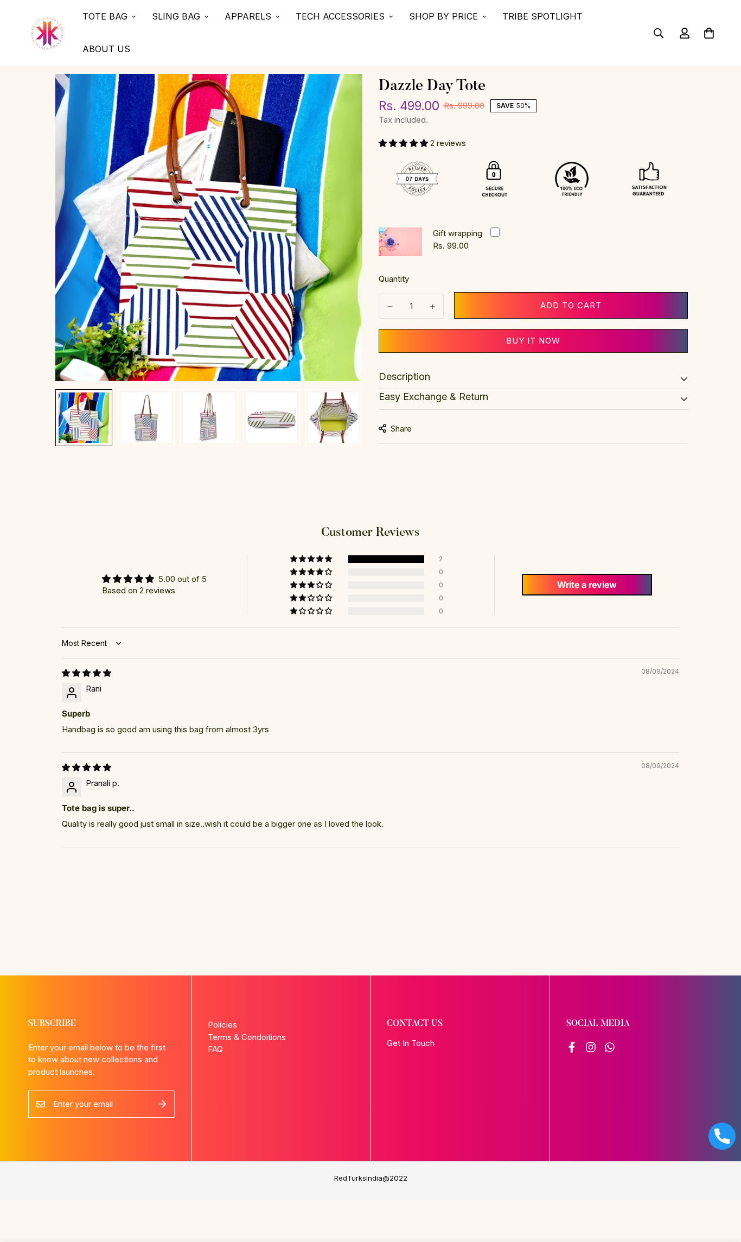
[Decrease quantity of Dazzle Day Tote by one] (390, 306)
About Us (106, 48)
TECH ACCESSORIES (340, 16)
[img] (86, 673)
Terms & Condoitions (247, 1037)
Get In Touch (411, 1043)
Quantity (394, 279)
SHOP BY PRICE (443, 16)
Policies (222, 1024)
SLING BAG (176, 16)
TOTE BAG (104, 16)
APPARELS (248, 16)
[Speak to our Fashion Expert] (722, 1136)
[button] (404, 142)
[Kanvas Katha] (47, 33)
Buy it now (533, 340)
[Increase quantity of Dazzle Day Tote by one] (432, 306)
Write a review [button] (587, 584)
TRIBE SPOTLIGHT (542, 16)
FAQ (215, 1049)
